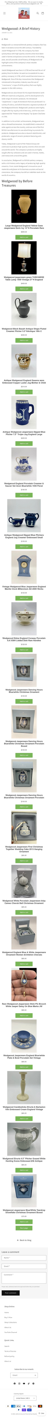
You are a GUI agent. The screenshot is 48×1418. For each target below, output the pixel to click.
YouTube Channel (10, 1332)
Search (6, 1346)
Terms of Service (10, 1351)
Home (6, 1312)
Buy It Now (8, 1317)
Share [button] (6, 39)
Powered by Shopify (31, 1414)
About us (7, 1361)
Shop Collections (10, 1322)
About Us (7, 1327)
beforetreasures (20, 1414)
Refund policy (9, 1356)
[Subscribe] (35, 1375)
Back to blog (25, 1240)
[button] (4, 13)
